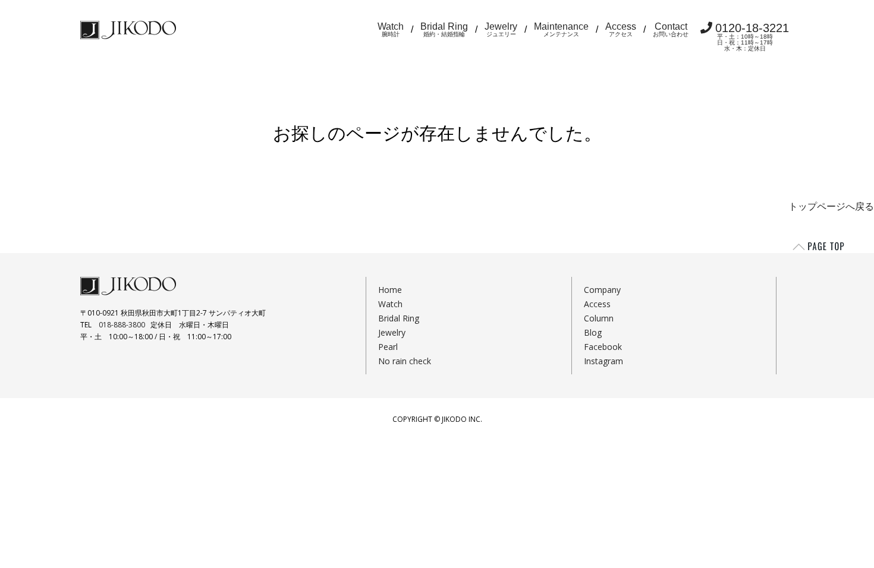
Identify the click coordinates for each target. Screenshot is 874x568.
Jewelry (501, 29)
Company (602, 289)
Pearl (388, 346)
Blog (593, 332)
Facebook (603, 346)
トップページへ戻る (831, 206)
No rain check (404, 361)
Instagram (603, 361)
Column (599, 318)
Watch (391, 29)
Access (620, 29)
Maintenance (561, 29)
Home (390, 289)
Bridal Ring (444, 29)
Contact (670, 29)
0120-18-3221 (752, 36)
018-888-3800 (122, 325)
